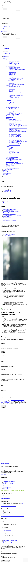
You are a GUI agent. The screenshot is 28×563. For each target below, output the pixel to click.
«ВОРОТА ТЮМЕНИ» (8, 483)
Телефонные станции (14, 61)
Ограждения (11, 94)
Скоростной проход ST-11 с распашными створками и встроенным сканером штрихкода (18, 131)
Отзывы (5, 482)
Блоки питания (12, 73)
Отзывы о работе (7, 235)
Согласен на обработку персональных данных (13, 397)
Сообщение (3, 390)
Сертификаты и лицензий (9, 234)
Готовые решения (7, 173)
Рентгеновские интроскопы (15, 113)
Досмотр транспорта (13, 111)
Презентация (6, 28)
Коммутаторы (12, 74)
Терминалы (11, 62)
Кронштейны (12, 75)
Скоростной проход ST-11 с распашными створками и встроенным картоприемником (18, 128)
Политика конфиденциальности (10, 540)
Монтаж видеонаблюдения (12, 157)
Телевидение (9, 146)
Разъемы (11, 154)
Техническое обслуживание (12, 168)
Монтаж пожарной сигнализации (14, 159)
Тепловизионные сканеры (15, 109)
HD (9, 101)
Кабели (10, 153)
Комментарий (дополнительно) (8, 557)
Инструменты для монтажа (15, 79)
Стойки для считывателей (15, 92)
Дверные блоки (12, 106)
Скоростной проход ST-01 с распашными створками (15, 144)
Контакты (5, 174)
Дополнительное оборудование (16, 95)
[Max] (3, 181)
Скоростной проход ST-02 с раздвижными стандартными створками (18, 125)
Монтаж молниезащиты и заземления (14, 163)
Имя (2, 382)
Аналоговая (11, 102)
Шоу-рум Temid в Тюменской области (8, 506)
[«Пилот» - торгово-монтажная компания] (11, 15)
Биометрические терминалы (15, 86)
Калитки (11, 90)
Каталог (5, 58)
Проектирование (10, 165)
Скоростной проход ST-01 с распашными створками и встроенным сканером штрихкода (18, 141)
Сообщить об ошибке (5, 561)
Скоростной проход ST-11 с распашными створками (15, 134)
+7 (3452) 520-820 (6, 26)
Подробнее (3, 474)
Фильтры (11, 148)
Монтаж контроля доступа (12, 162)
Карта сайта (6, 541)
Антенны (11, 147)
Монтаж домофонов (10, 158)
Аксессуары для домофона (15, 104)
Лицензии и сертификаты (9, 481)
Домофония (8, 100)
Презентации (6, 56)
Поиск (5, 8)
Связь (7, 59)
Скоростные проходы (11, 119)
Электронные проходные (14, 98)
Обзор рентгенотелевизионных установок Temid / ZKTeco (12, 516)
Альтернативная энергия (14, 67)
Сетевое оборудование (14, 63)
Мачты (10, 149)
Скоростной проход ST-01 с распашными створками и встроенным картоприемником (18, 138)
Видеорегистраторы (13, 68)
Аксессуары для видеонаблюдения (17, 69)
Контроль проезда (10, 80)
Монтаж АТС (9, 160)
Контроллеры (12, 87)
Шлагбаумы (11, 83)
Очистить (3, 406)
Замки (10, 96)
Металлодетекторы (13, 108)
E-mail (2, 385)
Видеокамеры (12, 70)
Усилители (11, 151)
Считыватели (12, 89)
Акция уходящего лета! (5, 498)
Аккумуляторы (12, 72)
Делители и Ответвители (14, 152)
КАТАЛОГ (3, 228)
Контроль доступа (10, 85)
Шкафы (8, 118)
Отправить (3, 407)
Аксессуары (11, 112)
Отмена (8, 560)
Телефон (2, 388)
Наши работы (6, 171)
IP (9, 103)
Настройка (8, 166)
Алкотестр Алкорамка (14, 97)
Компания (5, 201)
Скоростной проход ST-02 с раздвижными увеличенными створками (15, 122)
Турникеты (11, 91)
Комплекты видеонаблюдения (16, 78)
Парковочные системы (14, 81)
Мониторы (11, 76)
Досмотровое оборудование (12, 107)
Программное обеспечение (12, 115)
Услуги (5, 156)
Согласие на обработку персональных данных (14, 542)
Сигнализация (9, 117)
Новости (5, 170)
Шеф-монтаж (9, 164)
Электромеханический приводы (16, 84)
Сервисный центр (7, 169)
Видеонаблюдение (10, 66)
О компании (6, 480)
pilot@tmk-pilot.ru (6, 20)
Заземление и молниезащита (12, 114)
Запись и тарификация (14, 64)
